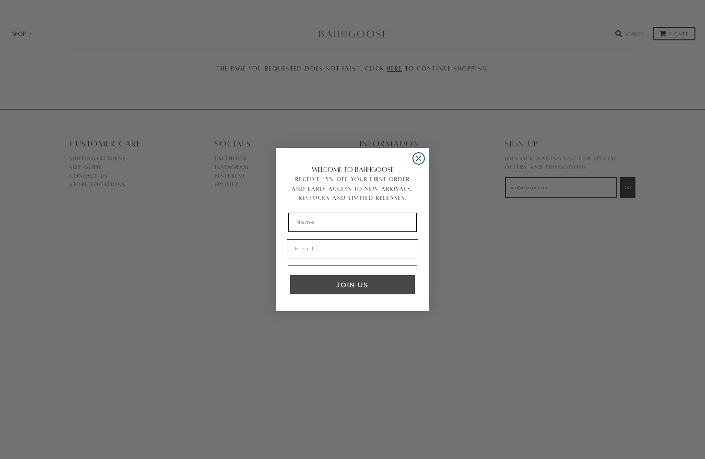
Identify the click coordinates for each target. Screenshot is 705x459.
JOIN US (353, 285)
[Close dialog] (418, 158)
